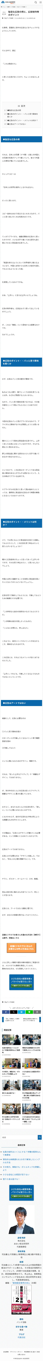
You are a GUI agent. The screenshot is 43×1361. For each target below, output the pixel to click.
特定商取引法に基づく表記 (32, 1352)
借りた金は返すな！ (11, 1179)
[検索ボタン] (35, 2)
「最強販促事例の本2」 (21, 1282)
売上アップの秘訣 (8, 18)
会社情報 (5, 1352)
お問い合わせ (21, 1354)
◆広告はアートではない (16, 124)
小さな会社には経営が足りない (16, 1174)
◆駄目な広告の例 (14, 110)
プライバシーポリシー (16, 1352)
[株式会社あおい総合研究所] (8, 2)
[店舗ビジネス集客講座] (21, 948)
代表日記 (21, 1337)
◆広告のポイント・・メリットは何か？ (22, 120)
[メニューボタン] (40, 2)
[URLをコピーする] (37, 1012)
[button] (6, 1012)
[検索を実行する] (40, 1137)
